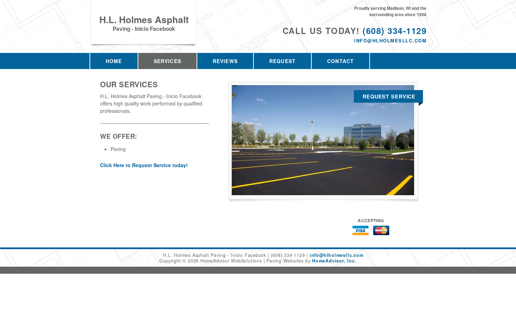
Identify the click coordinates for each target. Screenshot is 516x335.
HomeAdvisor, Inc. (334, 261)
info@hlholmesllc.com (390, 40)
